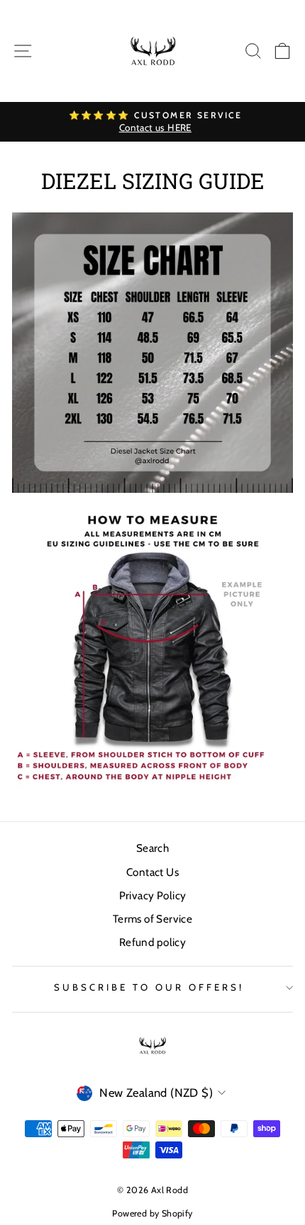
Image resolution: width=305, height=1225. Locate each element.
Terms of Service (153, 918)
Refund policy (152, 942)
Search (152, 848)
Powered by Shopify (152, 1213)
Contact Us (152, 872)
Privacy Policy (153, 895)
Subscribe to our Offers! (148, 987)
